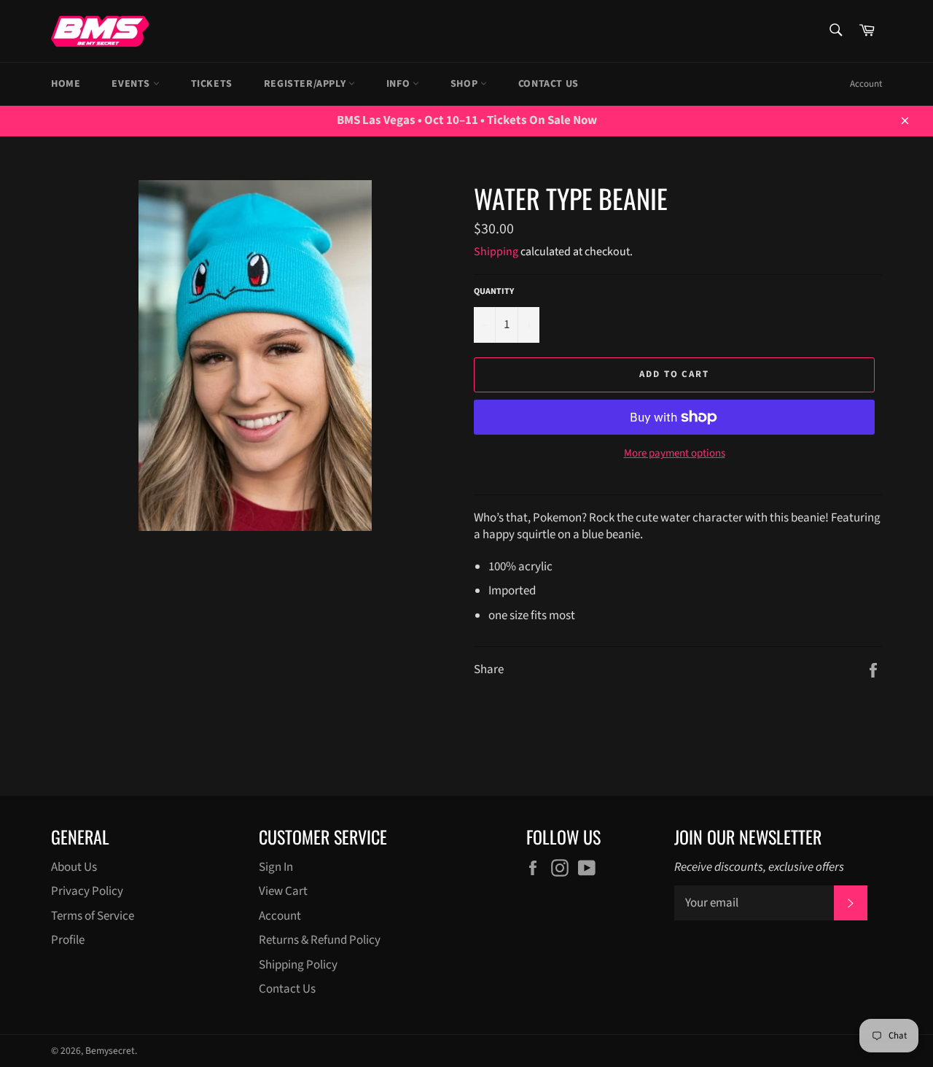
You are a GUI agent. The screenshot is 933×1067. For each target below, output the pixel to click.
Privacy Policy (87, 891)
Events (132, 84)
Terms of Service (92, 916)
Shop (465, 84)
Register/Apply (306, 84)
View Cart (283, 891)
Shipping (496, 252)
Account (866, 83)
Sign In (276, 867)
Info (399, 84)
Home (65, 84)
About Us (74, 867)
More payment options (674, 453)
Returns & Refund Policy (319, 940)
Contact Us (548, 84)
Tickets (212, 84)
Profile (68, 940)
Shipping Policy (298, 965)
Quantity (494, 292)
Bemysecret (110, 1051)
